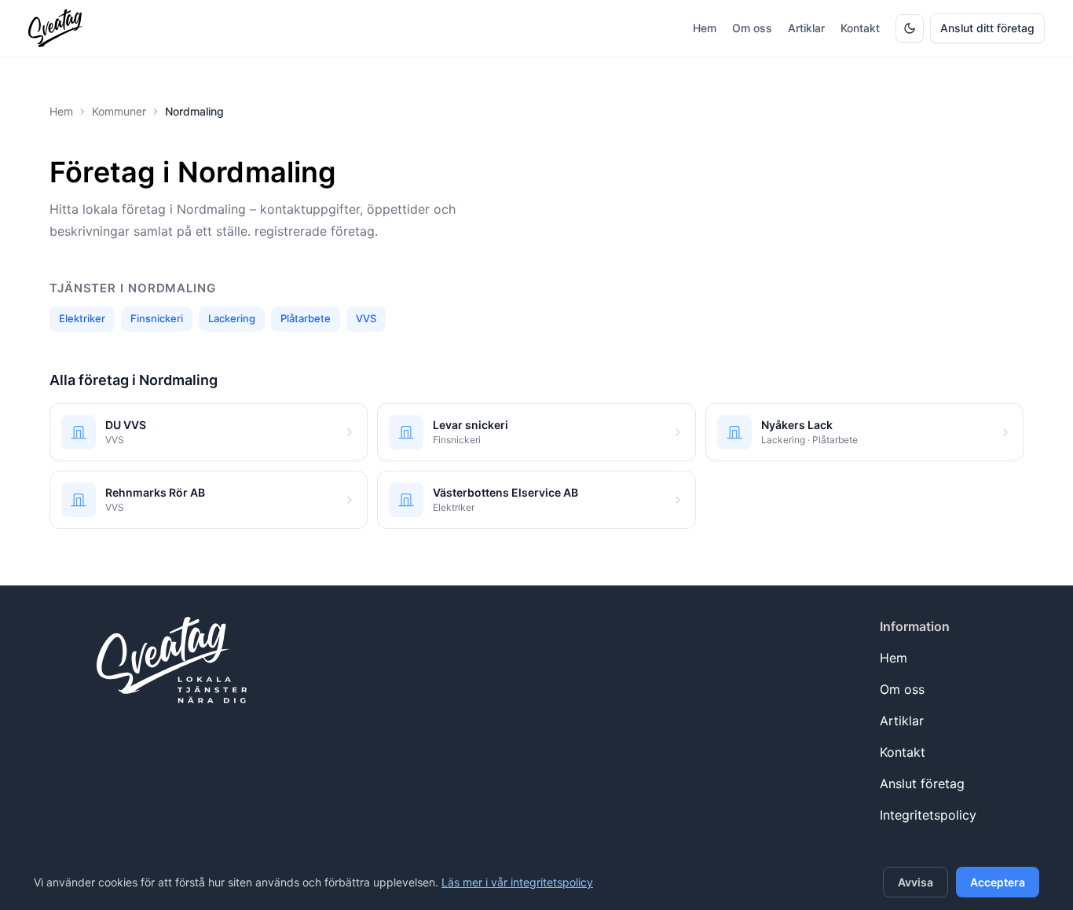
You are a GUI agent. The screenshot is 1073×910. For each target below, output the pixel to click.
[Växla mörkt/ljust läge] (909, 28)
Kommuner (119, 111)
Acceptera (997, 882)
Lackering (231, 318)
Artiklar (806, 28)
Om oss (752, 28)
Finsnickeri (156, 318)
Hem (704, 28)
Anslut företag (922, 783)
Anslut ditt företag (987, 28)
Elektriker (82, 318)
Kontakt (860, 28)
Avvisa (915, 882)
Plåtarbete (305, 318)
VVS (366, 318)
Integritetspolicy (928, 815)
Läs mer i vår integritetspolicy (517, 882)
